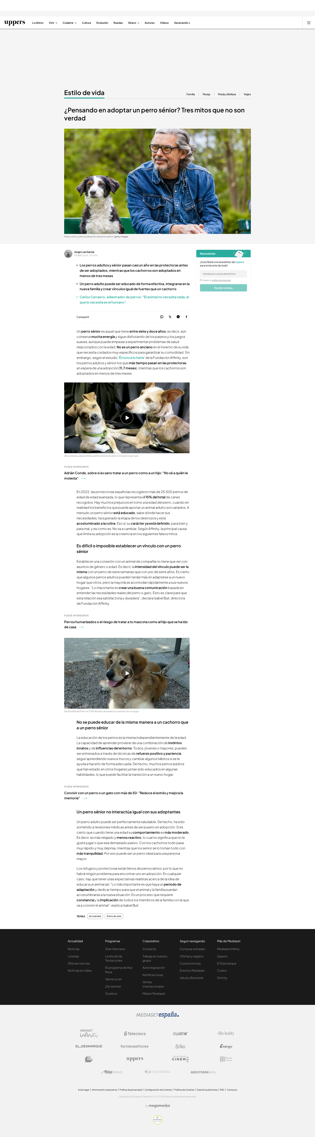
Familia (190, 94)
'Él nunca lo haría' (131, 357)
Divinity (222, 978)
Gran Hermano (115, 949)
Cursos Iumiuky (190, 963)
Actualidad (95, 916)
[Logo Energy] (226, 1046)
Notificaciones (153, 975)
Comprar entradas (192, 949)
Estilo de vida (84, 92)
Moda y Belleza (227, 94)
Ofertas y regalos (192, 956)
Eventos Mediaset (192, 970)
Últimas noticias (79, 963)
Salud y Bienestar (191, 978)
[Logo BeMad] (89, 1059)
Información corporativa (104, 1089)
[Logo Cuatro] (180, 1033)
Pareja (206, 94)
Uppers (222, 956)
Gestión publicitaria (207, 1089)
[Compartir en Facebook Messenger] (178, 317)
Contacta (149, 949)
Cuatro (222, 970)
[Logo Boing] (180, 1046)
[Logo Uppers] (134, 1059)
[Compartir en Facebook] (186, 317)
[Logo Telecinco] (135, 1033)
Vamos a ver (113, 979)
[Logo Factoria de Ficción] (135, 1046)
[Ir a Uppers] (14, 22)
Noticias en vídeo (80, 970)
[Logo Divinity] (226, 1033)
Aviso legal (83, 1089)
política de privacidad (221, 280)
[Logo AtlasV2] (111, 1072)
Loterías (73, 956)
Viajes (247, 94)
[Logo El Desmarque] (89, 1046)
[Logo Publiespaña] (157, 1072)
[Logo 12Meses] (226, 1059)
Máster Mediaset (154, 993)
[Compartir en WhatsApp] (162, 317)
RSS (222, 1089)
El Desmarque (226, 963)
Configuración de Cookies (158, 1089)
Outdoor (111, 993)
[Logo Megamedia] (159, 1106)
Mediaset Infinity (228, 949)
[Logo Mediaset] (157, 1017)
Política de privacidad (131, 1089)
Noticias (73, 949)
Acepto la (217, 280)
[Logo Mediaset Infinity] (89, 1033)
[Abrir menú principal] (309, 22)
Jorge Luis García (84, 252)
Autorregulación (154, 967)
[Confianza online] (157, 1123)
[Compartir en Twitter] (170, 317)
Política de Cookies (184, 1089)
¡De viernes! (113, 986)
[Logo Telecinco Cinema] (180, 1059)
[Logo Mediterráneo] (203, 1071)
